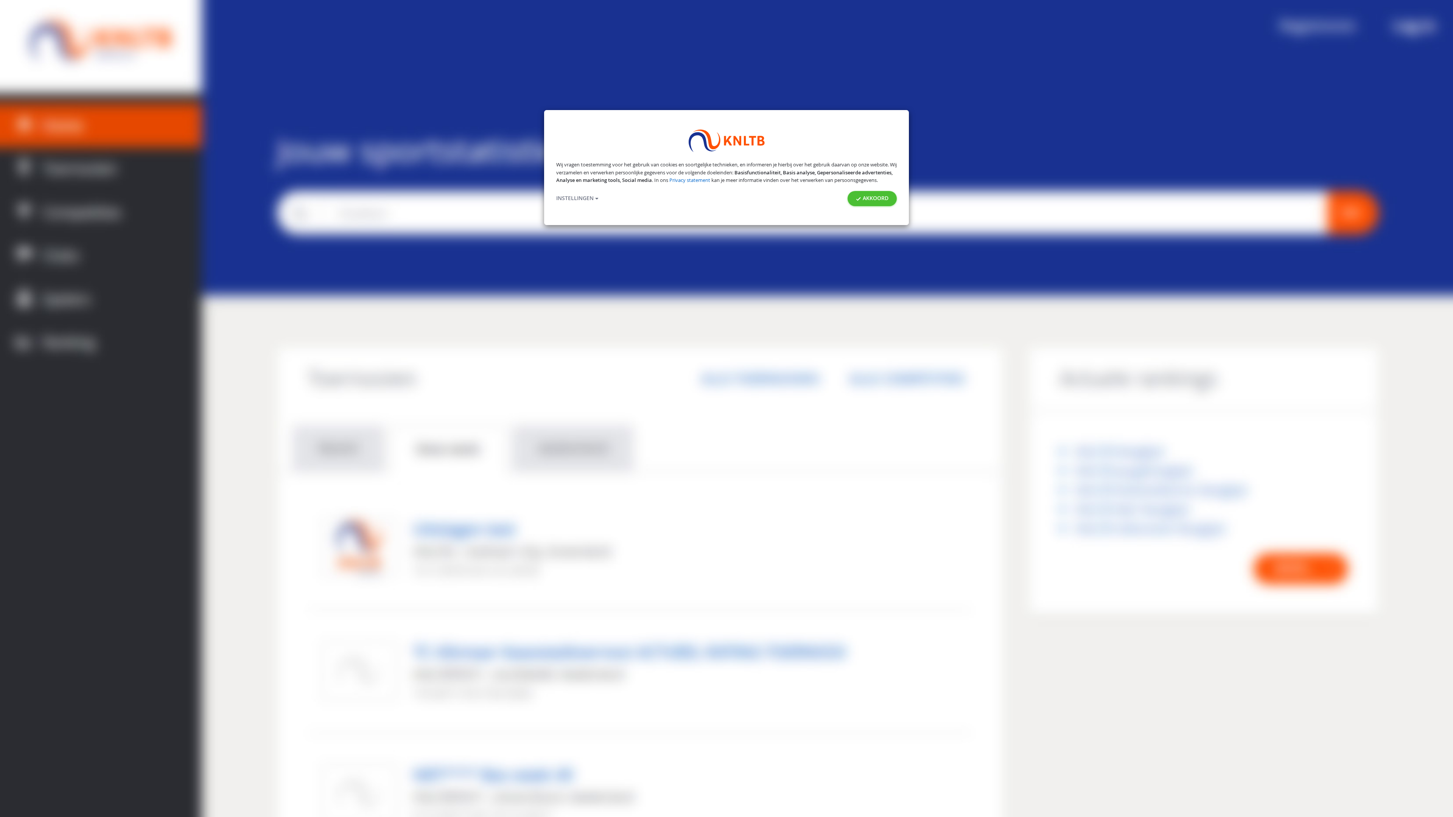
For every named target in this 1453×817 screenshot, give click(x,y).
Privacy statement (689, 180)
